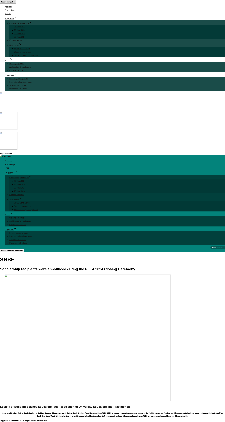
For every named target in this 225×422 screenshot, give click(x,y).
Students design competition (26, 55)
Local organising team (18, 79)
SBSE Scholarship (22, 49)
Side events (14, 45)
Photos (8, 14)
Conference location (17, 70)
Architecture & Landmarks (20, 67)
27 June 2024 (19, 34)
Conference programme (19, 23)
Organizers (9, 75)
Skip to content (6, 153)
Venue (7, 60)
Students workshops (22, 52)
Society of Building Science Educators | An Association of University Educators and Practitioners (65, 406)
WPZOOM (43, 421)
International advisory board (20, 82)
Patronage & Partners (18, 89)
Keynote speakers (16, 40)
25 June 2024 (19, 27)
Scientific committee (17, 85)
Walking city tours (16, 64)
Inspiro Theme (30, 421)
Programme (9, 19)
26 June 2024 (19, 30)
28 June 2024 (19, 37)
